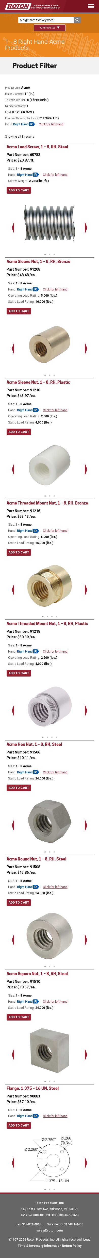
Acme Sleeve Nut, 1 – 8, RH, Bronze (38, 261)
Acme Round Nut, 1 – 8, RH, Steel (36, 859)
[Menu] (84, 6)
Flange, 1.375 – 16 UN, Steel (33, 1088)
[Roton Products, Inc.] (32, 6)
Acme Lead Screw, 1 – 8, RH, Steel (37, 146)
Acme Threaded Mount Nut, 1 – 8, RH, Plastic (47, 623)
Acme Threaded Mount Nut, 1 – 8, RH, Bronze (47, 503)
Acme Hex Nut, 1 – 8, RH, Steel (34, 744)
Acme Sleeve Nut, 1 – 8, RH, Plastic (38, 382)
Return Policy (71, 1246)
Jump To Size (48, 28)
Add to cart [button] (18, 190)
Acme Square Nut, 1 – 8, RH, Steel (37, 973)
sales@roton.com (49, 1230)
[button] (77, 20)
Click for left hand (51, 124)
